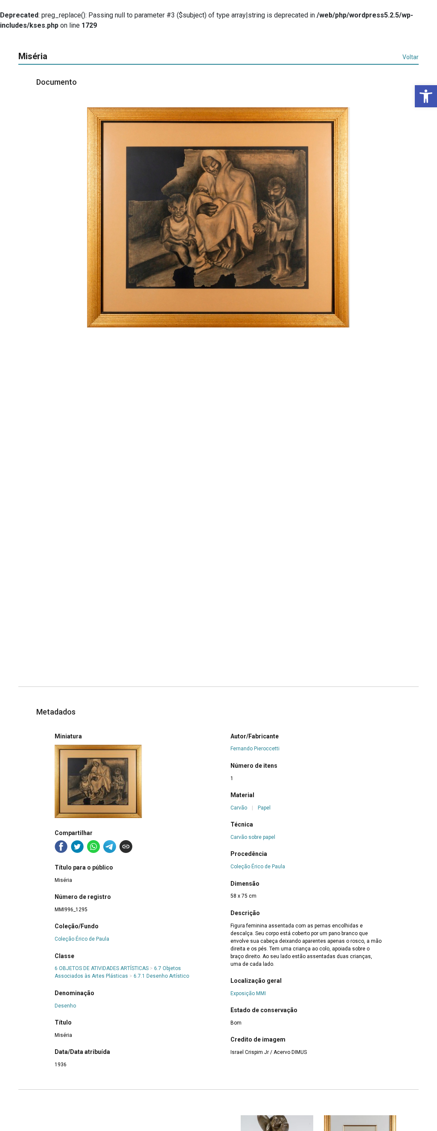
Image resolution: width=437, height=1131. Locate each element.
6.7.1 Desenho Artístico (161, 976)
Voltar (410, 57)
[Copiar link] (125, 846)
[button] (426, 96)
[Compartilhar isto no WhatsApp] (93, 846)
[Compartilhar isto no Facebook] (61, 846)
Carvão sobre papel (252, 837)
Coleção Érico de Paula (82, 939)
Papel (264, 808)
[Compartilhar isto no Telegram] (109, 846)
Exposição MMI (248, 993)
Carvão (238, 808)
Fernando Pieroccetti (255, 749)
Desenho (65, 1006)
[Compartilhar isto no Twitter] (77, 846)
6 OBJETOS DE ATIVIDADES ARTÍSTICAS (102, 968)
